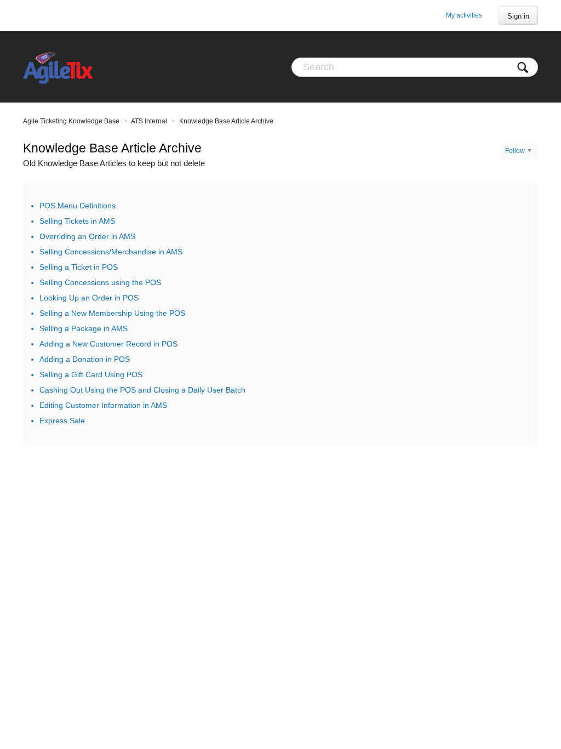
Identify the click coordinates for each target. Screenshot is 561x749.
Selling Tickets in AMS (77, 221)
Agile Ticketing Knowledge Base (71, 121)
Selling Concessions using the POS (100, 282)
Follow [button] (515, 151)
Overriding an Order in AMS (87, 236)
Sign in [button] (518, 16)
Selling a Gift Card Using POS (90, 374)
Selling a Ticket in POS (78, 267)
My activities (464, 15)
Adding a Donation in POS (84, 359)
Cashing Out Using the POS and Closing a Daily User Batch (142, 389)
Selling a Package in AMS (83, 328)
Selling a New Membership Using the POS (112, 313)
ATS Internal (149, 121)
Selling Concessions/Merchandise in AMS (110, 251)
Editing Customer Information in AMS (103, 405)
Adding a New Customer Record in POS (108, 343)
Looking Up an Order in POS (89, 297)
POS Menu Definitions (77, 205)
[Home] (58, 67)
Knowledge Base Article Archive (226, 121)
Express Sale (62, 420)
